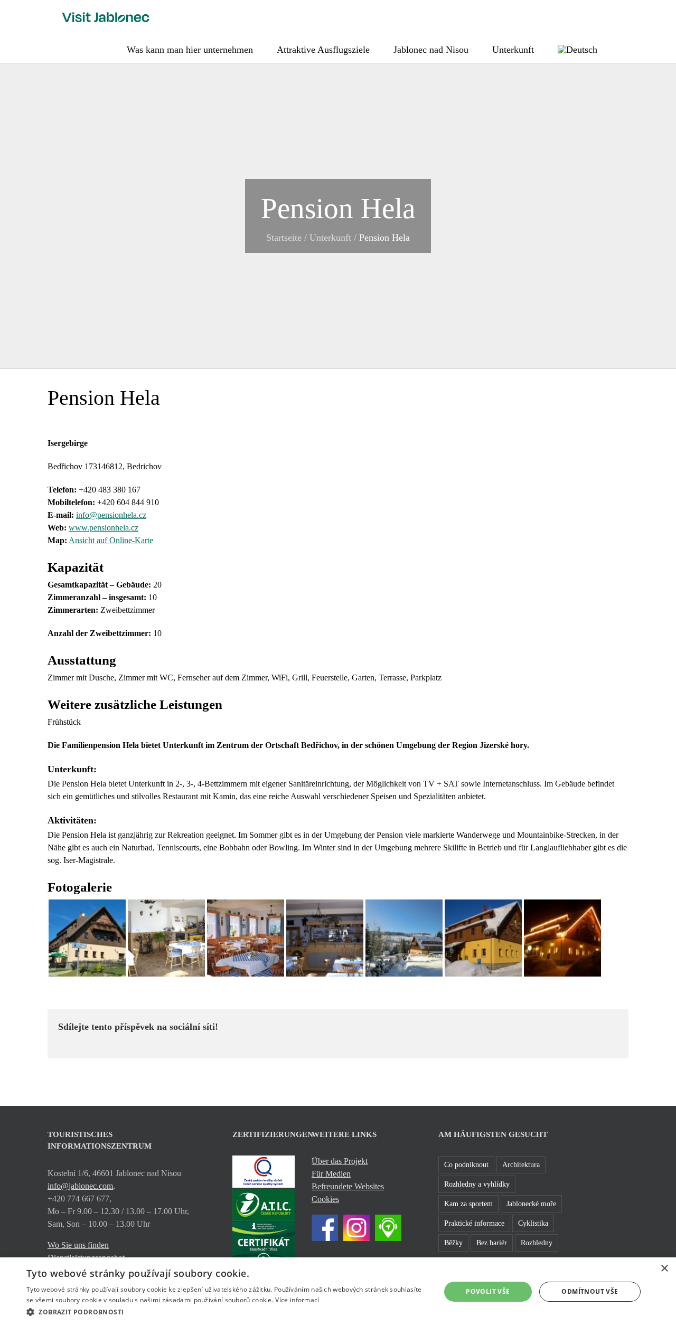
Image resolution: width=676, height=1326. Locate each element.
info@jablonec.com (80, 1185)
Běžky (453, 1242)
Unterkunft (330, 237)
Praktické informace (474, 1223)
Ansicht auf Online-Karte (111, 540)
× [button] (664, 1269)
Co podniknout (466, 1164)
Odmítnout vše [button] (589, 1291)
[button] (624, 48)
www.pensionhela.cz (103, 527)
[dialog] (338, 1291)
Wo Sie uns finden (78, 1244)
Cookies (325, 1199)
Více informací (297, 1299)
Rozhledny (536, 1242)
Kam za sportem (468, 1203)
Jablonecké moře (531, 1203)
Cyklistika (533, 1223)
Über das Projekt (340, 1161)
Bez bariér (491, 1242)
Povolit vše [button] (488, 1291)
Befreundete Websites (348, 1186)
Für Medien (331, 1173)
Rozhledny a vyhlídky (477, 1184)
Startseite (284, 237)
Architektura (521, 1164)
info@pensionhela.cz (111, 514)
